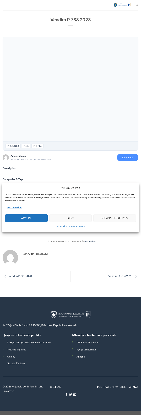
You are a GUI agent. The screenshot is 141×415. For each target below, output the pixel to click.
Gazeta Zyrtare (16, 363)
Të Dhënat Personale (87, 342)
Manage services (14, 207)
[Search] (137, 5)
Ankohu (11, 356)
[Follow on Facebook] (66, 394)
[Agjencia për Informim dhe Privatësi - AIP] (122, 5)
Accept (26, 218)
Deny (70, 218)
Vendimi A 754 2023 (120, 276)
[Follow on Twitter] (70, 394)
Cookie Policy (61, 226)
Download (127, 157)
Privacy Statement (77, 226)
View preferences (115, 218)
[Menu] (22, 5)
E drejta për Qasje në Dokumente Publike (29, 342)
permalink (90, 241)
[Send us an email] (74, 394)
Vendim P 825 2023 (20, 276)
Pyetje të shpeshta (16, 349)
